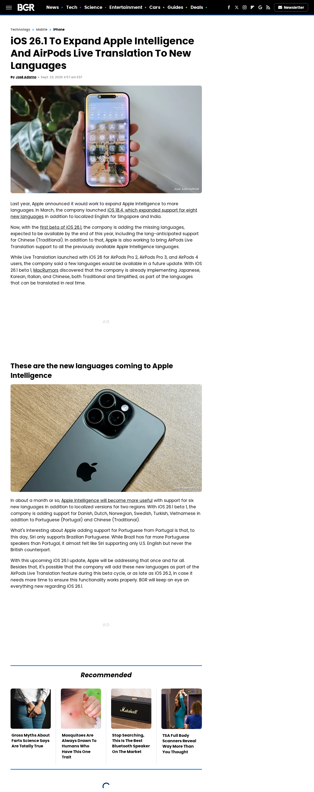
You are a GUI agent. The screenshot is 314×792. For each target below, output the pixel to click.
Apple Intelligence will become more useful (107, 501)
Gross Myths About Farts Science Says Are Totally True (31, 741)
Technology (20, 29)
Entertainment (125, 7)
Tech (71, 7)
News (52, 7)
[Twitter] (237, 7)
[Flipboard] (252, 7)
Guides (175, 7)
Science (93, 7)
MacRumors (45, 270)
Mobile (41, 29)
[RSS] (268, 7)
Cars (154, 7)
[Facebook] (229, 7)
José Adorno (26, 77)
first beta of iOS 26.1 (60, 227)
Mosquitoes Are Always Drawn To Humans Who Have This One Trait (79, 746)
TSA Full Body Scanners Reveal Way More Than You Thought (179, 743)
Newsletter (294, 7)
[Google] (260, 7)
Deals (197, 7)
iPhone (59, 29)
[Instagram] (245, 7)
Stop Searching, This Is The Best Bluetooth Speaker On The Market (131, 743)
